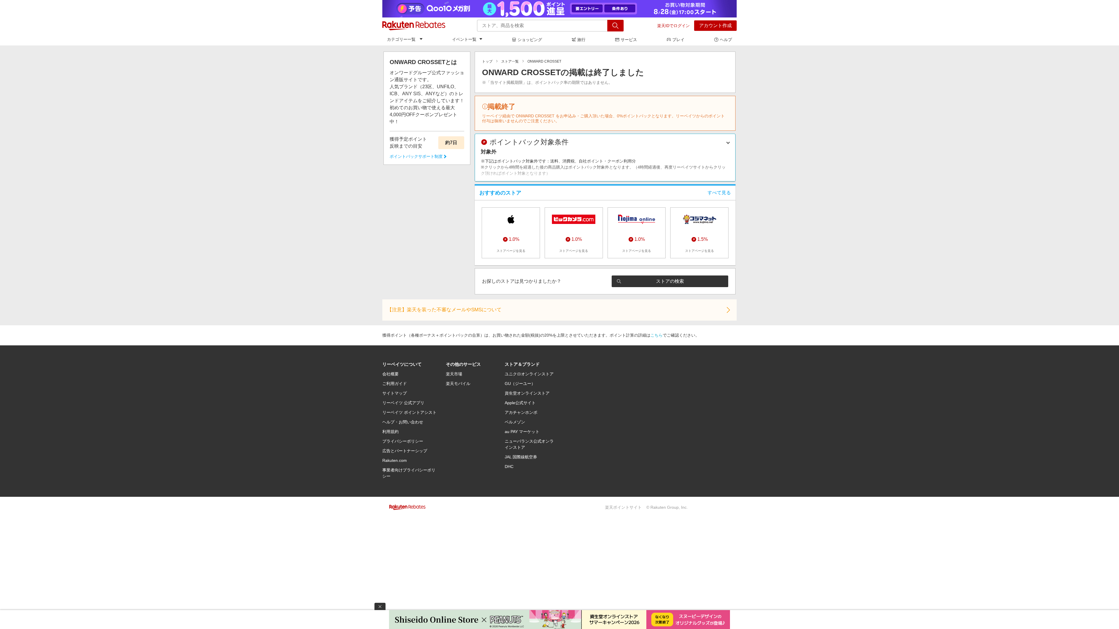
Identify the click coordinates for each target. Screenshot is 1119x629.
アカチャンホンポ (521, 412)
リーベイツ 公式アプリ (403, 402)
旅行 (581, 39)
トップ (487, 61)
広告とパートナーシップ (404, 450)
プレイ (678, 39)
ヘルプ (726, 39)
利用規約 (390, 431)
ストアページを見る (511, 250)
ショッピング (530, 39)
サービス (629, 39)
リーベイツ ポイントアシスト (409, 412)
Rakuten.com (394, 460)
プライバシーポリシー (402, 441)
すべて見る (719, 192)
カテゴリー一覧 (401, 39)
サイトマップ (394, 393)
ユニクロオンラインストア (529, 374)
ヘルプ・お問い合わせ (402, 422)
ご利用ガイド (394, 383)
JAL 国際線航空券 (521, 457)
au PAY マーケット (522, 431)
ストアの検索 (670, 281)
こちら (656, 335)
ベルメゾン (515, 422)
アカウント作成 (715, 25)
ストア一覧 (510, 61)
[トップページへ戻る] (413, 25)
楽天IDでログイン (673, 25)
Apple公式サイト (520, 402)
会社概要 (390, 374)
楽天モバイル (458, 383)
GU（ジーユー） (520, 383)
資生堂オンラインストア (527, 393)
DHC (509, 466)
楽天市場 (454, 374)
